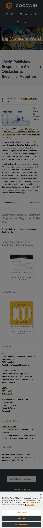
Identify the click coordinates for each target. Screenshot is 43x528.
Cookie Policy (30, 505)
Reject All (21, 518)
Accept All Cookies (21, 524)
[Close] (40, 494)
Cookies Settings (21, 512)
